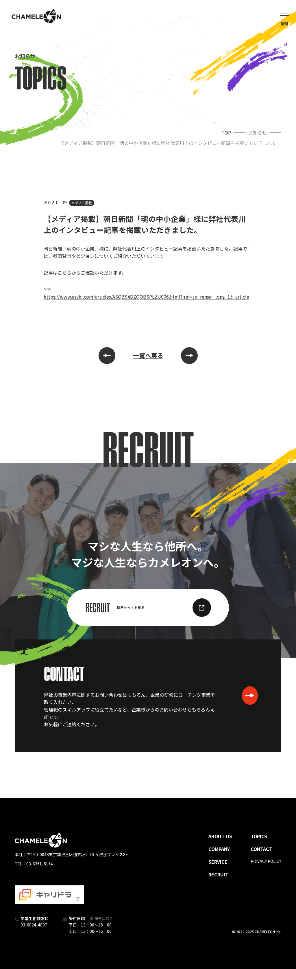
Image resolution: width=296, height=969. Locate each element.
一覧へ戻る (148, 355)
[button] (284, 16)
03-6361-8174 (39, 864)
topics (259, 836)
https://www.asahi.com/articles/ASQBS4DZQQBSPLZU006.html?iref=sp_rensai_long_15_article (146, 296)
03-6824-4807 (34, 925)
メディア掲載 (81, 202)
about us (220, 836)
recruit (218, 874)
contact (261, 848)
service (217, 861)
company (219, 848)
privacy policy (266, 861)
